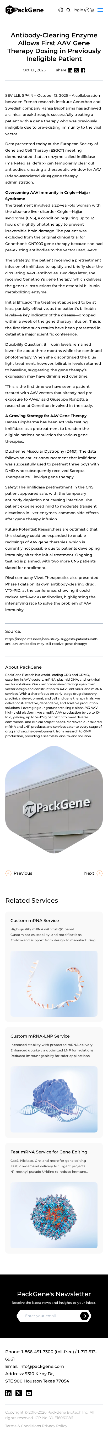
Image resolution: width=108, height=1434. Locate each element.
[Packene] (24, 10)
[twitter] (18, 1393)
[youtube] (29, 1393)
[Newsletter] (84, 1316)
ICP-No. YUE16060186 (54, 1417)
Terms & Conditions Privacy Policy (36, 1426)
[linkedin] (8, 1393)
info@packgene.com (41, 1366)
